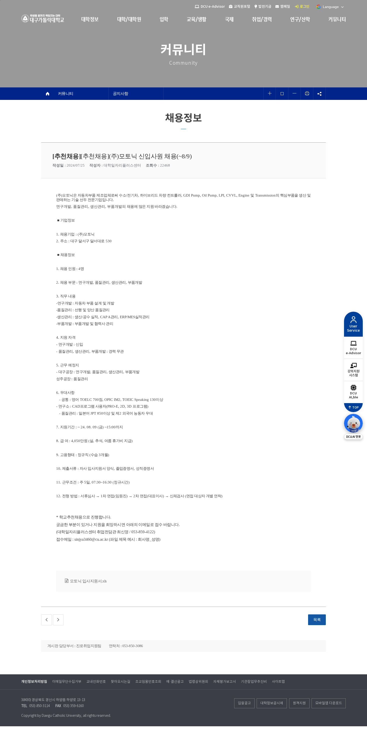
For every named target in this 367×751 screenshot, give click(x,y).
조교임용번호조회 (148, 682)
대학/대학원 (129, 19)
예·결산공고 (175, 682)
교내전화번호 (96, 682)
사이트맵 (278, 682)
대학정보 (90, 19)
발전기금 (264, 6)
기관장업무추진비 (254, 682)
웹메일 (285, 6)
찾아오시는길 (120, 682)
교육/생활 (196, 19)
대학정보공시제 (271, 703)
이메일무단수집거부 (66, 682)
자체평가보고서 (224, 682)
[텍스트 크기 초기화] (282, 93)
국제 (229, 19)
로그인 (304, 6)
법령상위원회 (198, 682)
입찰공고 (244, 703)
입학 (164, 19)
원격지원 (299, 703)
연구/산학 (300, 19)
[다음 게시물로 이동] (58, 619)
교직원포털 (241, 6)
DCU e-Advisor (212, 6)
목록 (317, 620)
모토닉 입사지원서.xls (88, 581)
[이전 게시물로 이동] (46, 619)
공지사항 (120, 94)
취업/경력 (262, 19)
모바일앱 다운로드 (328, 703)
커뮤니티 (337, 19)
